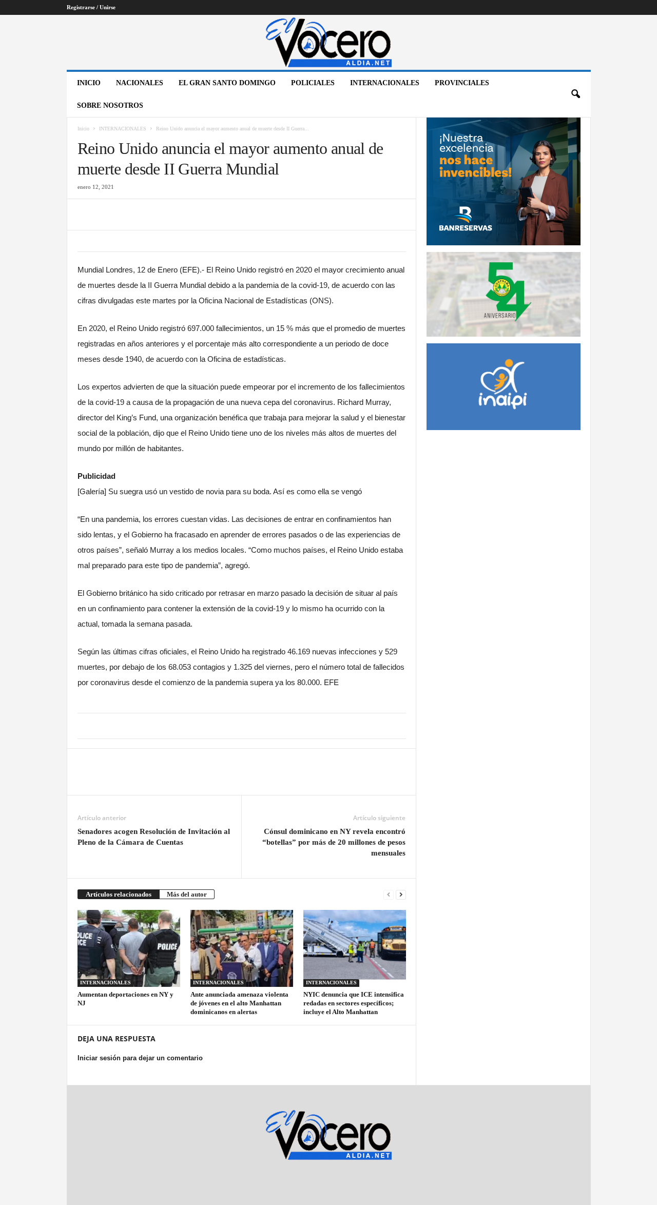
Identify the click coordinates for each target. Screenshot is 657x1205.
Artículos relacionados (118, 894)
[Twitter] (111, 214)
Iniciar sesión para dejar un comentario (140, 1058)
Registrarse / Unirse (91, 7)
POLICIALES (313, 83)
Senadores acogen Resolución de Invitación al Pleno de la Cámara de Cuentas (154, 836)
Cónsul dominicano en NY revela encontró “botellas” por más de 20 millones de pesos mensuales (333, 842)
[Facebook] (88, 214)
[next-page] (401, 894)
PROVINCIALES (462, 83)
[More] (183, 779)
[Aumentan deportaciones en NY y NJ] (129, 948)
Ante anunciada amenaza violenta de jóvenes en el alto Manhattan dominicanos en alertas (239, 1003)
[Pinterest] (135, 214)
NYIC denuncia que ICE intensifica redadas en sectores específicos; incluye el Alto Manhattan (353, 1003)
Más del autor (187, 894)
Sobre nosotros (110, 105)
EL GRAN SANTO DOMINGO (227, 83)
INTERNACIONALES (384, 83)
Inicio (89, 83)
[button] (575, 94)
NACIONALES (139, 83)
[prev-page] (388, 894)
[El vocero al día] (329, 42)
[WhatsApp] (158, 214)
